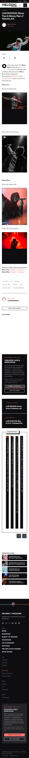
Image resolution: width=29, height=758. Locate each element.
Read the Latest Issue (7, 673)
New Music (6, 634)
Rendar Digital (9, 754)
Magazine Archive (6, 676)
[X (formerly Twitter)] (9, 623)
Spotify (13, 270)
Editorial (6, 645)
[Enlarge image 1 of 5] (14, 101)
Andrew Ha (15, 76)
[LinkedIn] (19, 623)
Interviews (6, 640)
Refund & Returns (14, 756)
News (4, 631)
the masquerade (18, 288)
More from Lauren (14, 308)
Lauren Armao (7, 78)
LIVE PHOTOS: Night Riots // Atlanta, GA (12, 463)
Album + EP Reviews (10, 637)
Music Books (7, 651)
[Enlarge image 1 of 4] (14, 240)
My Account (5, 689)
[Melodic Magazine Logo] (9, 5)
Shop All (4, 684)
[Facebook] (5, 1)
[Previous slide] (19, 536)
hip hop (17, 281)
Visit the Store (14, 391)
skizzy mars (7, 288)
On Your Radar (8, 643)
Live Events (5, 10)
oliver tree (6, 285)
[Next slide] (24, 536)
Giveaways (4, 665)
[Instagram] (2, 1)
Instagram (21, 272)
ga (11, 281)
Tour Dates (4, 660)
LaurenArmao (12, 24)
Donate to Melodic (14, 386)
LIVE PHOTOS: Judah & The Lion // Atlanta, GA (7, 465)
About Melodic (5, 697)
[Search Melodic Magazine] (20, 5)
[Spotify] (16, 623)
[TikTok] (7, 1)
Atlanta (5, 281)
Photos (15, 285)
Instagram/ (21, 270)
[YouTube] (13, 623)
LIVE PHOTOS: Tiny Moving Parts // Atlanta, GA (22, 465)
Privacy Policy (5, 756)
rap (21, 285)
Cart (3, 687)
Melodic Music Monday (11, 648)
